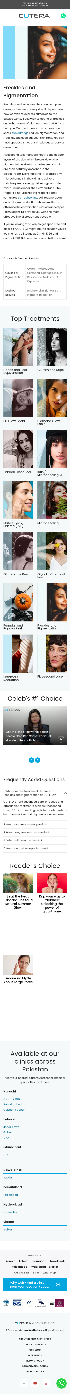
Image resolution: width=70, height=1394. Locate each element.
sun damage (20, 133)
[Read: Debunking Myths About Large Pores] (18, 965)
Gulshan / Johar (14, 1110)
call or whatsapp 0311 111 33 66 (35, 5)
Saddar (8, 1177)
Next (37, 760)
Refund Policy (35, 1360)
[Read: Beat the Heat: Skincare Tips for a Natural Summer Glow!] (18, 883)
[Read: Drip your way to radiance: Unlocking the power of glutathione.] (52, 883)
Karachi (11, 1261)
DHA (6, 1138)
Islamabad (38, 1261)
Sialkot (7, 1229)
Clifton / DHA (12, 1099)
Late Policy (35, 1355)
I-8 (5, 1160)
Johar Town (11, 1127)
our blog (35, 1350)
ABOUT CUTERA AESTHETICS (35, 1339)
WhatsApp (49, 1272)
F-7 (5, 1155)
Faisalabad (10, 1195)
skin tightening (27, 198)
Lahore (23, 1261)
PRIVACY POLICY (35, 1371)
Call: (27, 1272)
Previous (31, 760)
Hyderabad (10, 1212)
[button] (6, 16)
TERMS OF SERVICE (35, 1344)
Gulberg (8, 1132)
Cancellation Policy (35, 1366)
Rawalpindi (57, 1261)
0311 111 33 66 (63, 15)
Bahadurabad (12, 1104)
